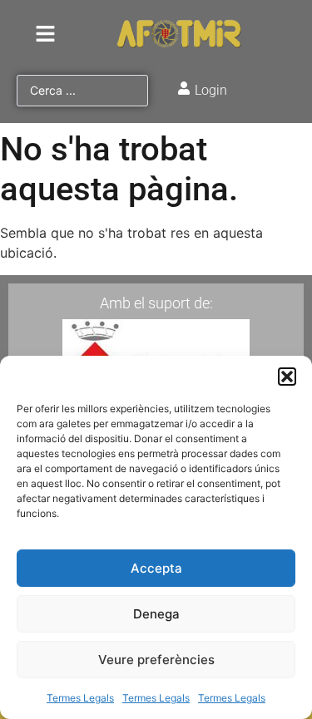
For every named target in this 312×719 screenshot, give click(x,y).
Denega (156, 614)
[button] (287, 376)
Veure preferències (156, 659)
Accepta (156, 568)
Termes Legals (80, 698)
